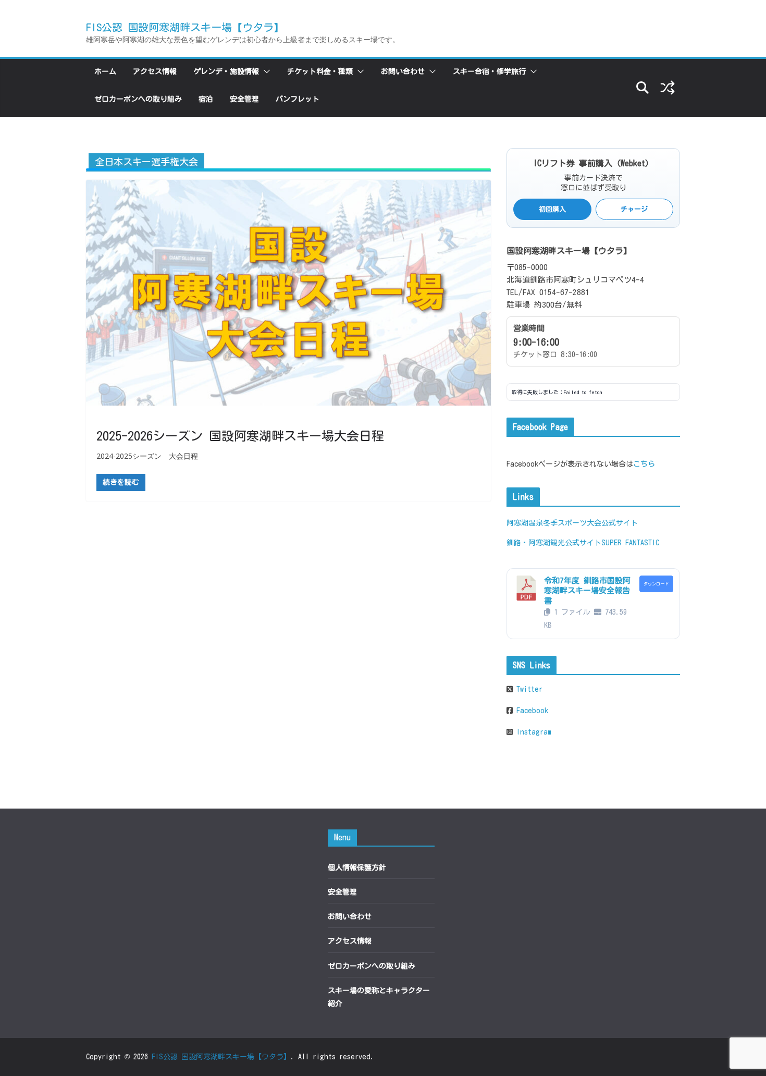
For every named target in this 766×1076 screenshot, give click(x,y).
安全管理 (244, 99)
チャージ (634, 209)
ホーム (105, 71)
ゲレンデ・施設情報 (226, 71)
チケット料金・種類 (320, 71)
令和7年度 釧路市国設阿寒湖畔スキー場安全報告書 (587, 591)
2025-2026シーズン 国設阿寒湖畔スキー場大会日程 (240, 436)
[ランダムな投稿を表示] (667, 87)
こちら (644, 464)
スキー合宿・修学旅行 (489, 71)
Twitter (527, 689)
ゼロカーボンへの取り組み (138, 99)
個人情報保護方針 (357, 867)
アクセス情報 (155, 71)
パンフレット (297, 99)
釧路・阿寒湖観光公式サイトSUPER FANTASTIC (582, 542)
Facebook (530, 710)
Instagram (532, 732)
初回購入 (552, 209)
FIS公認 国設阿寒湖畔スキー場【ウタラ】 (185, 27)
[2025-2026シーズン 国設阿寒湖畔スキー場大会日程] (288, 292)
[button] (264, 71)
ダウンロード (656, 584)
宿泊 (206, 99)
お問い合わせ (403, 71)
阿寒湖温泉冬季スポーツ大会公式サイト (572, 523)
